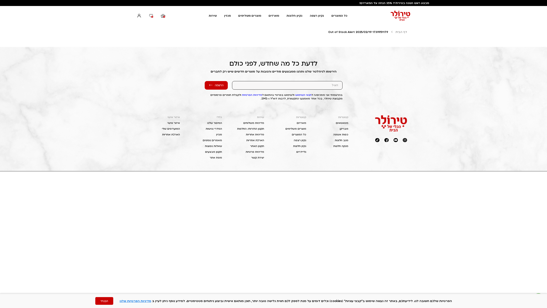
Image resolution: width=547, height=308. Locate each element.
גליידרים (301, 152)
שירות (213, 16)
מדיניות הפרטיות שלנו (135, 301)
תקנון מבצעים (213, 152)
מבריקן (344, 128)
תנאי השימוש (303, 95)
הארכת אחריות (255, 140)
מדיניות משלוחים (253, 123)
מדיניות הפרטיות (252, 95)
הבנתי (104, 301)
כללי (219, 117)
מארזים (274, 16)
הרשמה (219, 85)
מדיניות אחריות (255, 134)
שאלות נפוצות (213, 146)
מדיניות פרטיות (255, 152)
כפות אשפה (340, 134)
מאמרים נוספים (212, 140)
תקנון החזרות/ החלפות (250, 128)
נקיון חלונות (294, 16)
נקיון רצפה (317, 16)
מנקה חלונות (340, 146)
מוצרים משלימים (249, 16)
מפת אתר (216, 157)
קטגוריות (343, 117)
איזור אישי (174, 117)
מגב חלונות (341, 140)
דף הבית (401, 32)
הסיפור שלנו (214, 123)
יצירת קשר (257, 157)
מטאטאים (342, 123)
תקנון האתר (257, 146)
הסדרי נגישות (214, 128)
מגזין (227, 16)
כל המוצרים (339, 16)
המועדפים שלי (171, 128)
